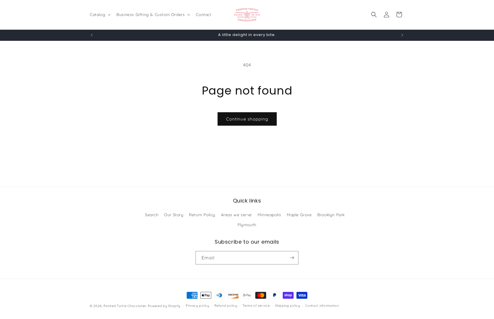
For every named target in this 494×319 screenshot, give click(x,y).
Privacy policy (197, 306)
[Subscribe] (292, 257)
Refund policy (225, 306)
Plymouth (247, 224)
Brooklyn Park (331, 214)
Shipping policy (287, 306)
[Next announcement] (402, 35)
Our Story (173, 214)
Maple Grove (299, 214)
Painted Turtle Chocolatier (125, 306)
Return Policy (202, 214)
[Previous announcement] (91, 35)
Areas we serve (236, 214)
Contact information (321, 306)
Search (152, 214)
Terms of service (256, 306)
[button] (99, 15)
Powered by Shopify (164, 306)
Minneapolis (269, 214)
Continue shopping (247, 119)
